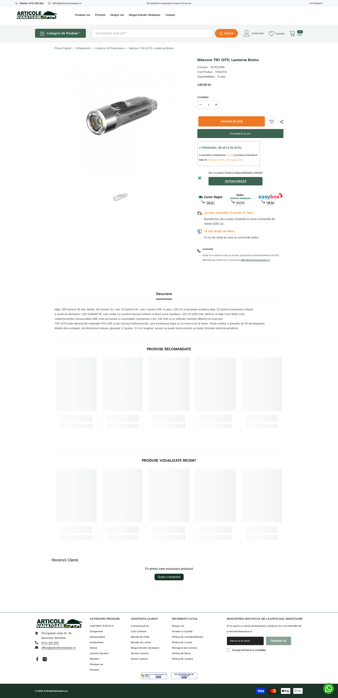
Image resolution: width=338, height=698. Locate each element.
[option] (120, 197)
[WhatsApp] (328, 688)
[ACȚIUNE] (280, 121)
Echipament (83, 48)
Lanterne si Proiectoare (109, 48)
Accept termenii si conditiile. (249, 650)
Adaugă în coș (231, 121)
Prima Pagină (63, 48)
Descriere (164, 294)
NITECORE (218, 67)
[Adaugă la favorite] (272, 121)
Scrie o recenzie (169, 577)
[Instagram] (44, 659)
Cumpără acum (240, 133)
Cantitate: (203, 97)
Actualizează (235, 181)
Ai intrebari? (316, 3)
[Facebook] (37, 659)
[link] (76, 418)
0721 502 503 (50, 642)
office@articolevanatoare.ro (67, 3)
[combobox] (152, 33)
